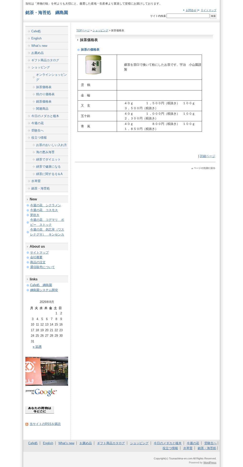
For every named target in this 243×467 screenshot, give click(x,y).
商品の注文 (38, 262)
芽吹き (34, 215)
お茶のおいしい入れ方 (51, 145)
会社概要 (36, 257)
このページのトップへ (203, 168)
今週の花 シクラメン (45, 205)
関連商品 (42, 108)
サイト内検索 (158, 15)
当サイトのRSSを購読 (45, 424)
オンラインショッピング (51, 77)
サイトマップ (208, 10)
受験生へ (37, 130)
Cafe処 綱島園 (41, 285)
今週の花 (37, 123)
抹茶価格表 (43, 87)
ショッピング (100, 30)
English (36, 38)
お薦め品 (37, 53)
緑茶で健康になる (48, 166)
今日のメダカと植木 (45, 116)
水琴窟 (36, 181)
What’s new (39, 45)
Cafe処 (36, 31)
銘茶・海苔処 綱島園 (46, 12)
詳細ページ (207, 156)
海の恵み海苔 (45, 152)
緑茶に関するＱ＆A (49, 174)
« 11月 (37, 347)
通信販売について (42, 267)
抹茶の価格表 (90, 49)
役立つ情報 (39, 137)
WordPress (209, 462)
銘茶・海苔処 (40, 188)
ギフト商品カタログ (45, 60)
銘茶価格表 (43, 101)
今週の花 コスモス (44, 210)
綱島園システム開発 (44, 290)
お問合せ (191, 10)
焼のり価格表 (45, 94)
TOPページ (83, 30)
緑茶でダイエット (48, 159)
